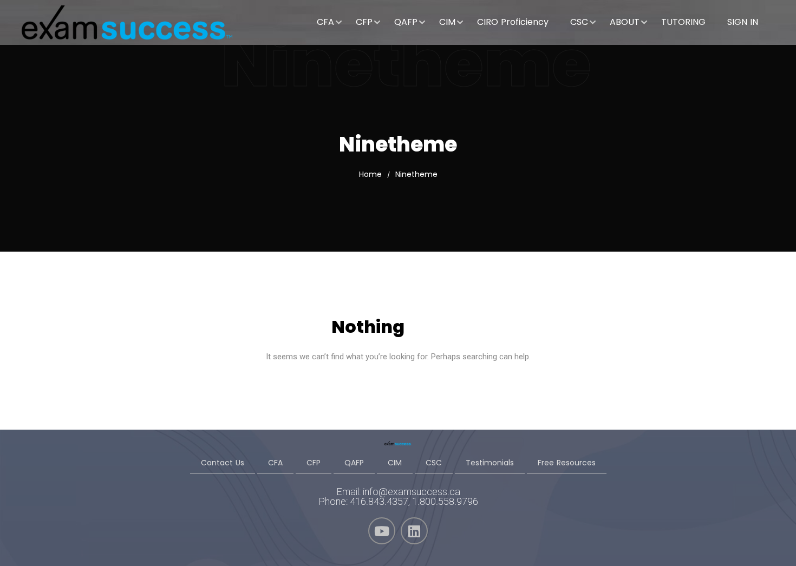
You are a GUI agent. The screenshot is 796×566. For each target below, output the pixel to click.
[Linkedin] (414, 530)
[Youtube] (381, 530)
